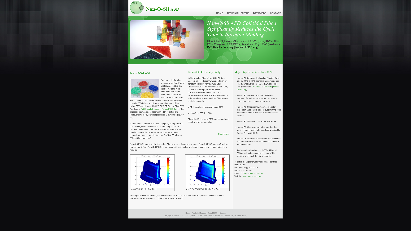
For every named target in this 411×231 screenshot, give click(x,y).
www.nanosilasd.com (252, 176)
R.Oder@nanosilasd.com (252, 173)
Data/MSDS (259, 13)
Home (219, 13)
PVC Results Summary (220, 47)
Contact (275, 13)
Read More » (224, 134)
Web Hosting (209, 216)
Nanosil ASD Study (246, 47)
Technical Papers (238, 13)
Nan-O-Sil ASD (154, 7)
